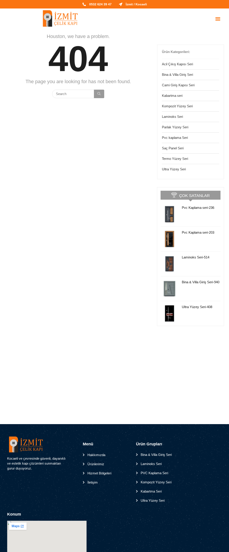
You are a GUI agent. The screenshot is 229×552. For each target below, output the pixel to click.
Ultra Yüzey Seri (174, 169)
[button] (218, 19)
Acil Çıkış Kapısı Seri (177, 64)
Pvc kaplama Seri (175, 138)
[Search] (99, 94)
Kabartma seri (172, 95)
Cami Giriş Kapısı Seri (178, 85)
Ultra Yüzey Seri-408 (197, 307)
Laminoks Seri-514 (195, 257)
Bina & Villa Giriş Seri (177, 74)
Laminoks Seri (172, 116)
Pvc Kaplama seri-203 (198, 232)
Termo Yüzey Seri (175, 159)
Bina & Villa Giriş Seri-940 (200, 282)
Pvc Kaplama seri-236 (198, 207)
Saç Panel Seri (173, 148)
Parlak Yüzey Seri (175, 127)
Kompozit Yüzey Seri (177, 106)
